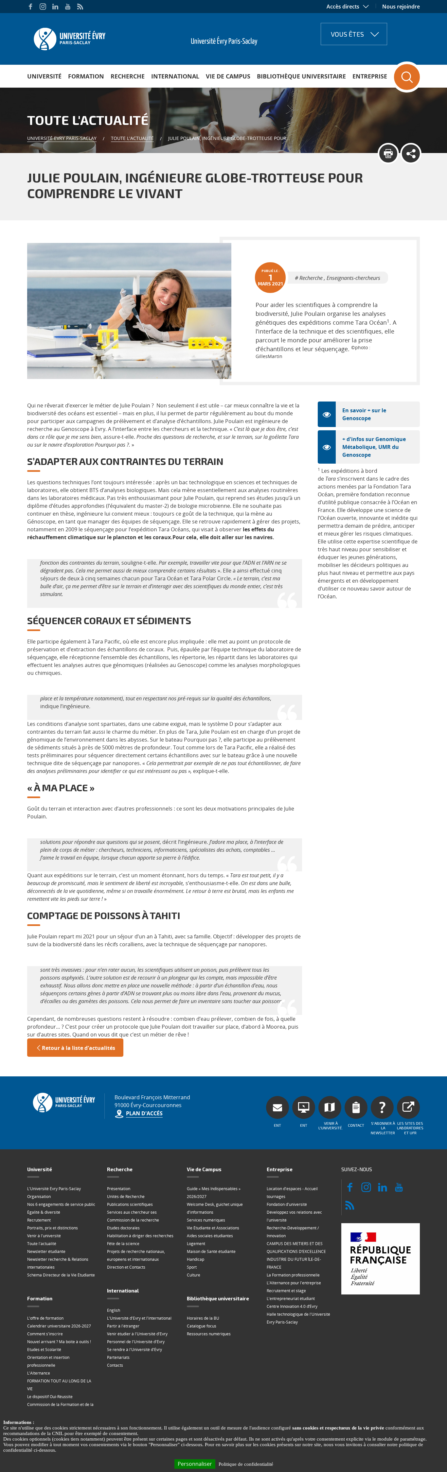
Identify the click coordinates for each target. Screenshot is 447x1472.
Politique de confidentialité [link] (246, 1464)
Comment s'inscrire (45, 1334)
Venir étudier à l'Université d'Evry (137, 1334)
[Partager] (410, 153)
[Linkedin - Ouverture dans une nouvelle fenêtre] (55, 6)
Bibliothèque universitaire (301, 76)
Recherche (128, 76)
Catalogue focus (201, 1326)
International (175, 76)
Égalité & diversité (43, 1212)
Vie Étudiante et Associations (213, 1228)
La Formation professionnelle (293, 1275)
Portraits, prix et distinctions (52, 1228)
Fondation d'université (287, 1204)
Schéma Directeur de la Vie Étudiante (61, 1275)
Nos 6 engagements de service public (61, 1204)
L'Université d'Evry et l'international (139, 1318)
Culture (193, 1275)
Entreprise (369, 76)
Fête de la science (123, 1243)
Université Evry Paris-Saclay (62, 138)
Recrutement (39, 1220)
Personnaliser (195, 1463)
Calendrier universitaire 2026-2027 (59, 1326)
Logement (196, 1243)
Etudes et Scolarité (44, 1349)
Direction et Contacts (126, 1267)
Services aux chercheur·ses (132, 1212)
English (113, 1310)
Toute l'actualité (132, 138)
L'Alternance (38, 1373)
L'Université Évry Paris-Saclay (54, 1188)
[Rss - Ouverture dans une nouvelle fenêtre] (80, 6)
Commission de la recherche (133, 1220)
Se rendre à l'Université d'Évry (134, 1349)
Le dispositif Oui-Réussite (50, 1396)
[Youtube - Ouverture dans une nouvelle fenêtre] (67, 6)
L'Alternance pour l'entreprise (294, 1283)
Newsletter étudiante (46, 1251)
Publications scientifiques (130, 1204)
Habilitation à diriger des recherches (140, 1236)
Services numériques (206, 1220)
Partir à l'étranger (123, 1326)
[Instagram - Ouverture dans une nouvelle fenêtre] (43, 6)
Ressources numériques (209, 1334)
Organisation (39, 1196)
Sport (192, 1267)
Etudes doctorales (123, 1228)
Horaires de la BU (203, 1318)
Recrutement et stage (286, 1290)
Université (44, 76)
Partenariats (118, 1357)
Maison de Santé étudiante (211, 1251)
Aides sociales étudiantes (210, 1236)
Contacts (115, 1365)
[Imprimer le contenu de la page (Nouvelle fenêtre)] (388, 153)
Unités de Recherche (126, 1196)
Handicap (195, 1259)
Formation (86, 76)
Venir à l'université (44, 1236)
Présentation (118, 1188)
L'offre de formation (45, 1318)
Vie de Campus (228, 76)
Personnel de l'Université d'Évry (136, 1341)
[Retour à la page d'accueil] (69, 37)
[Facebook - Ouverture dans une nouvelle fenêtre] (30, 6)
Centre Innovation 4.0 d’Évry (292, 1306)
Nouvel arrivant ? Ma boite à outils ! (59, 1341)
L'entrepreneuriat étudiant (291, 1298)
